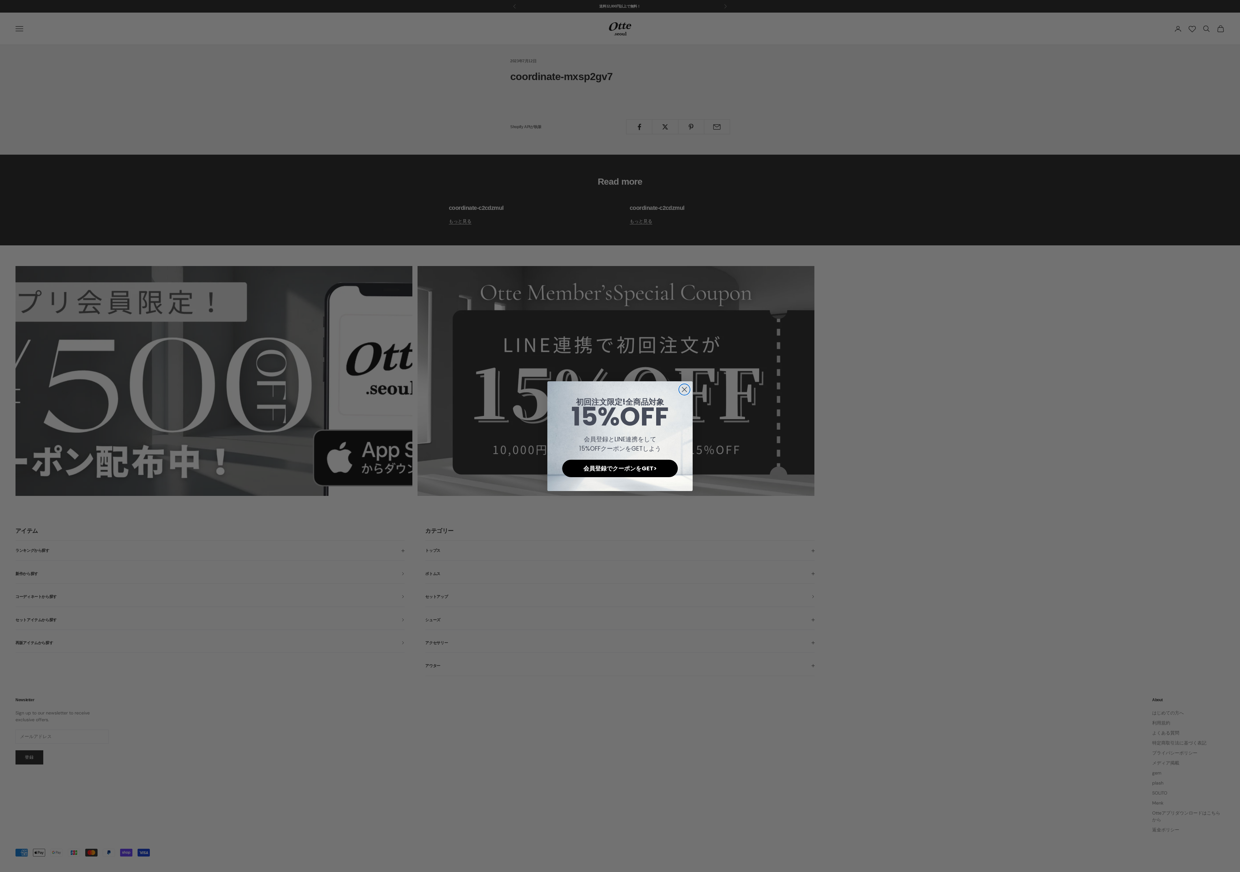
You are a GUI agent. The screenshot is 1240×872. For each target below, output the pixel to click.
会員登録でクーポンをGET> (620, 468)
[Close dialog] (684, 389)
